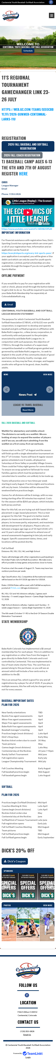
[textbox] (28, 102)
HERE (23, 174)
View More (47, 374)
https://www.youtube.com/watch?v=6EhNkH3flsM (27, 229)
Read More (28, 409)
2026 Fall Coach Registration (22, 155)
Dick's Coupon (16, 861)
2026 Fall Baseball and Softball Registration (28, 146)
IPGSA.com (15, 588)
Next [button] (49, 389)
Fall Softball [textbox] (28, 562)
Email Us (27, 1035)
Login (28, 1057)
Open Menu (51, 15)
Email (4, 188)
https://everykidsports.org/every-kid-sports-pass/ (27, 253)
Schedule (28, 50)
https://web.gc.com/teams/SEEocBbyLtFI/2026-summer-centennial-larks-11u (28, 114)
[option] (28, 396)
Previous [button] (6, 389)
